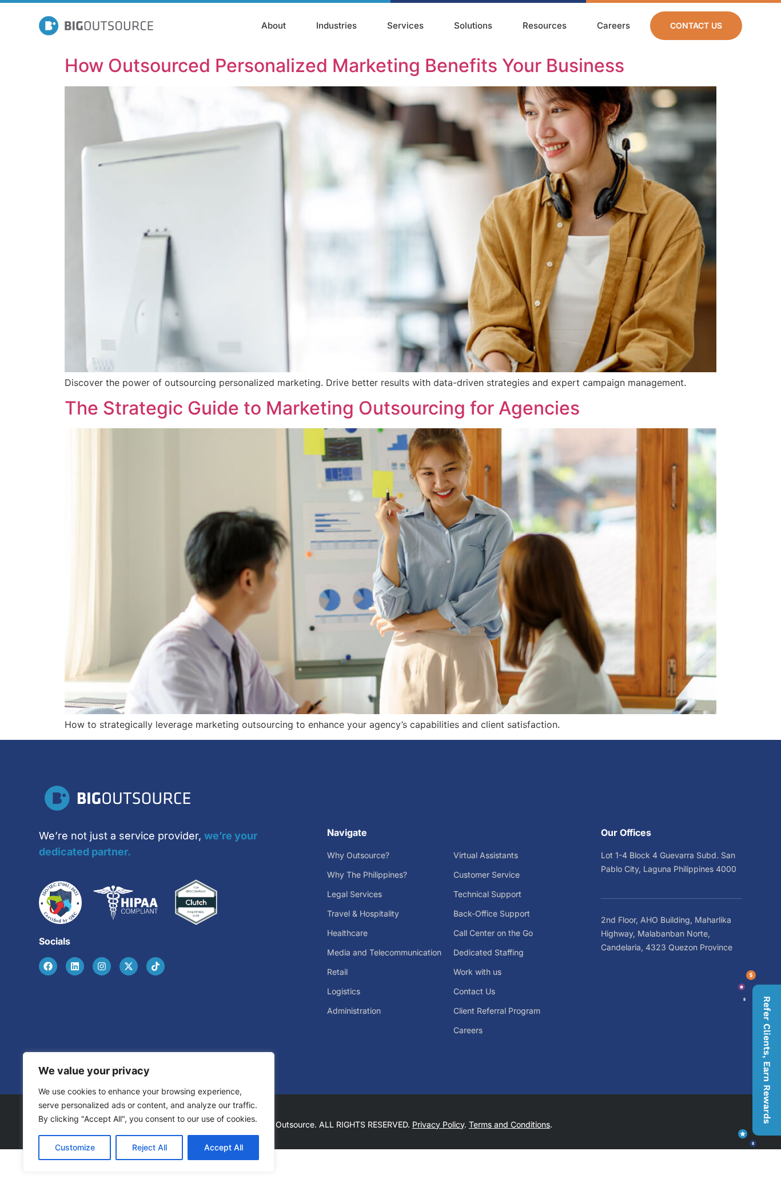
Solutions (473, 25)
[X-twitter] (128, 966)
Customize (75, 1147)
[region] (148, 1112)
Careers (613, 25)
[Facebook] (48, 966)
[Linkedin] (75, 966)
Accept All (223, 1147)
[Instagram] (102, 966)
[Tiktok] (155, 966)
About (273, 25)
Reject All (149, 1147)
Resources (545, 25)
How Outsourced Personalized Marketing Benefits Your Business (344, 65)
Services (405, 25)
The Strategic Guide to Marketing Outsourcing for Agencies (322, 408)
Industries (336, 25)
